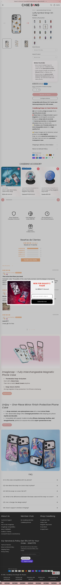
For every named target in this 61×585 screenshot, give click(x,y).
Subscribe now (42, 301)
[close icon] (52, 282)
